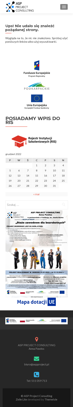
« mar (36, 194)
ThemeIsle (50, 399)
